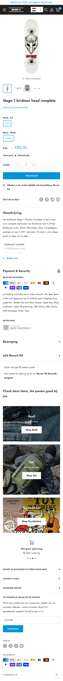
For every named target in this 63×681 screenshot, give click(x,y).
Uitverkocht (31, 175)
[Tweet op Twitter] (52, 199)
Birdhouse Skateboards (15, 107)
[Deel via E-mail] (58, 199)
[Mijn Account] (51, 9)
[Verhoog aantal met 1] (34, 165)
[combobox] (37, 9)
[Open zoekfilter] (46, 9)
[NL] (37, 9)
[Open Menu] (4, 10)
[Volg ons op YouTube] (22, 646)
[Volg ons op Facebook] (5, 646)
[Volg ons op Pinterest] (16, 646)
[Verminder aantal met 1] (18, 165)
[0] (57, 10)
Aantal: (6, 164)
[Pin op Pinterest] (47, 199)
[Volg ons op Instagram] (10, 646)
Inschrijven (13, 628)
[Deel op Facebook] (41, 199)
